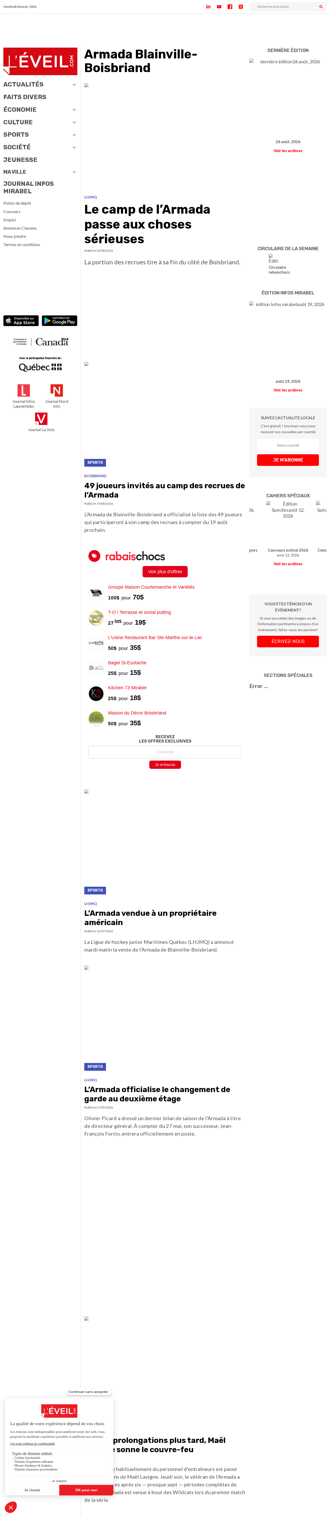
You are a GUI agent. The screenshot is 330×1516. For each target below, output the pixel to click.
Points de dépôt (17, 203)
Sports (16, 134)
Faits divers (24, 97)
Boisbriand (95, 476)
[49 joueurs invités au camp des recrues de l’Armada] (165, 416)
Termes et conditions (21, 244)
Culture (18, 122)
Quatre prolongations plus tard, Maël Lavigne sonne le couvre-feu (155, 1445)
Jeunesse (20, 159)
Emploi (9, 219)
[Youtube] (222, 6)
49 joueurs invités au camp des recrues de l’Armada (164, 490)
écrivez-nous (288, 641)
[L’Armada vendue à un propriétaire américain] (165, 843)
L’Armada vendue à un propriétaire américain (150, 918)
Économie (20, 109)
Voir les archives (288, 151)
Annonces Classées (20, 227)
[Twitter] (243, 6)
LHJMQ (90, 197)
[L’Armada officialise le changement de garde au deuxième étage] (165, 1020)
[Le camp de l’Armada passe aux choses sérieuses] (165, 137)
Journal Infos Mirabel (28, 187)
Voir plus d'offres (165, 571)
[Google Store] (59, 321)
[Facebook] (233, 6)
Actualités (23, 84)
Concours (11, 211)
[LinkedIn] (211, 6)
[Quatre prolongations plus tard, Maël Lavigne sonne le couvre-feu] (165, 1370)
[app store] (21, 321)
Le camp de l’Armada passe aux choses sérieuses (147, 224)
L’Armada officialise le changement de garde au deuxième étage (157, 1094)
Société (17, 147)
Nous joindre (14, 236)
